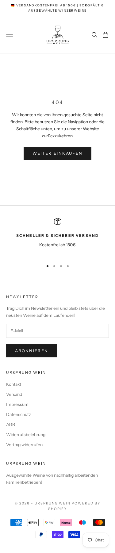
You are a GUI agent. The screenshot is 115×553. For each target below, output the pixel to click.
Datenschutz (18, 414)
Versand (14, 394)
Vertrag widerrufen (24, 444)
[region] (57, 236)
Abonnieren (31, 350)
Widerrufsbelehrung (25, 434)
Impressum (17, 404)
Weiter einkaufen (57, 153)
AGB (10, 424)
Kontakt (13, 384)
